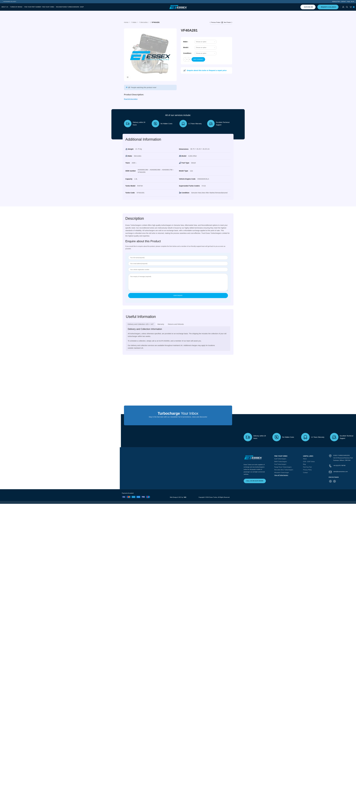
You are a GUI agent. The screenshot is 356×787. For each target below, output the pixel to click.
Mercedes (144, 22)
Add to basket (198, 59)
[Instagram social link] (214, 481)
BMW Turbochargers (160, 461)
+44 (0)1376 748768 (219, 465)
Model (185, 47)
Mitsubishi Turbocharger (161, 472)
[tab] (140, 324)
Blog (184, 464)
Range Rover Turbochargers (162, 467)
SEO (180, 497)
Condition (187, 53)
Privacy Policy (187, 470)
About (184, 459)
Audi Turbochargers (159, 459)
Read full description (131, 99)
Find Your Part (187, 467)
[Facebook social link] (210, 481)
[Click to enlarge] (127, 77)
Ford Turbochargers (160, 464)
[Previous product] (215, 22)
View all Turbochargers (160, 475)
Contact (185, 472)
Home (126, 22)
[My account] (343, 7)
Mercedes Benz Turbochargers (163, 470)
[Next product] (228, 22)
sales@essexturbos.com (220, 471)
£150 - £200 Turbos (188, 461)
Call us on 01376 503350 (133, 481)
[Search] (347, 7)
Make (134, 22)
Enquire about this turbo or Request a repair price (207, 70)
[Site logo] (178, 7)
